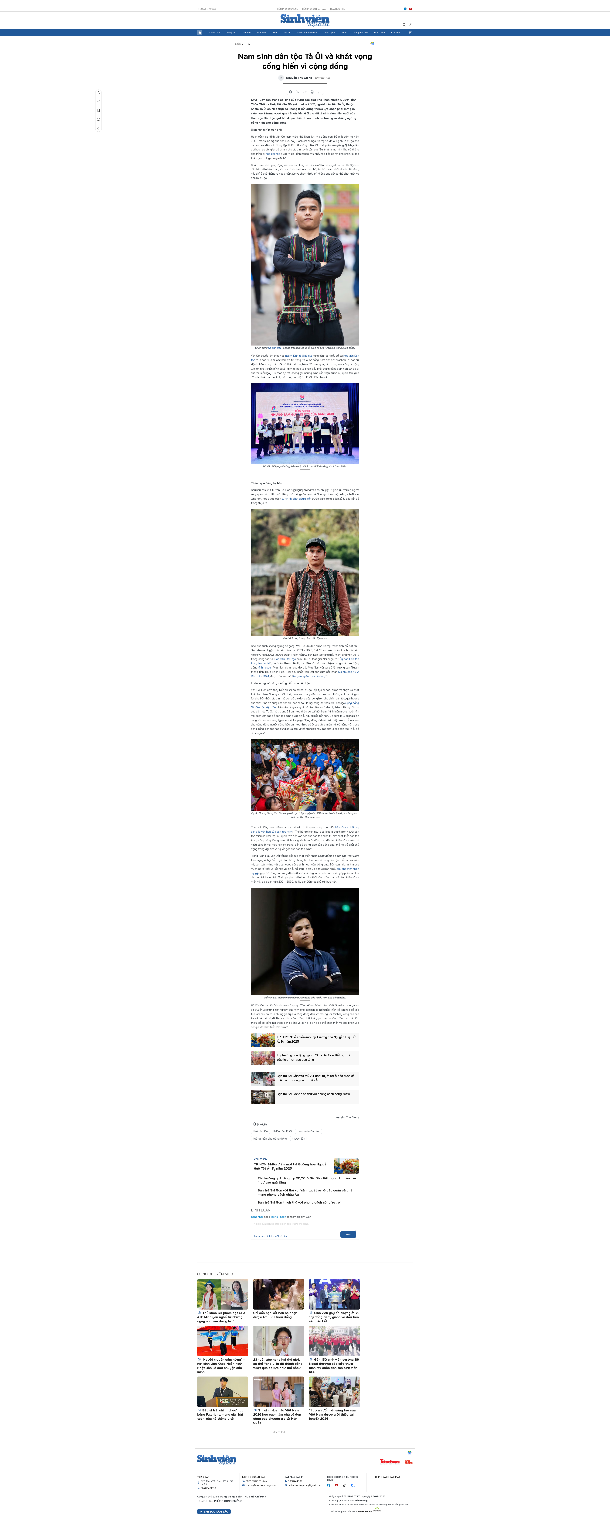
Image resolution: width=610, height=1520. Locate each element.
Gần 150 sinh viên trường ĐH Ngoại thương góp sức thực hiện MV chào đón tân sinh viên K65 (334, 1365)
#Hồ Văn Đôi (260, 1131)
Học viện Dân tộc (285, 659)
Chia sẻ (98, 102)
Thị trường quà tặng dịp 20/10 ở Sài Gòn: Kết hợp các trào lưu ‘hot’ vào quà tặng (314, 1057)
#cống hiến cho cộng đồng (269, 1138)
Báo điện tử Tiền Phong (305, 20)
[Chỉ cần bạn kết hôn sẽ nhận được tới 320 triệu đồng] (278, 1294)
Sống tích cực (360, 32)
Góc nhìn (261, 32)
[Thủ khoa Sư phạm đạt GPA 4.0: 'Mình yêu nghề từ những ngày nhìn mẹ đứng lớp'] (222, 1294)
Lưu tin (98, 110)
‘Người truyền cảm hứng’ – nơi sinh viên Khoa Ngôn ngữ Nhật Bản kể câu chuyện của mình (221, 1365)
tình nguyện (265, 667)
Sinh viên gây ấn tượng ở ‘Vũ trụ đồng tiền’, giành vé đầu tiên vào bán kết (334, 1317)
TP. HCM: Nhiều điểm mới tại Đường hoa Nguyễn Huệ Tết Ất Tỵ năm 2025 (316, 1039)
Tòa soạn (203, 1477)
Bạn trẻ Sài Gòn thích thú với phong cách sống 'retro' (313, 1094)
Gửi (348, 1234)
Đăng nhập (257, 1216)
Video (344, 32)
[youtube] (411, 8)
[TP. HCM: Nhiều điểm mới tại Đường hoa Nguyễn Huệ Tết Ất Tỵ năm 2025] (263, 1040)
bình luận (319, 92)
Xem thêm (410, 32)
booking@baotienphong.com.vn (261, 1485)
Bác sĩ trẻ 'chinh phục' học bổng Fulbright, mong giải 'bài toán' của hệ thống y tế (220, 1414)
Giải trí (286, 32)
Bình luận (98, 119)
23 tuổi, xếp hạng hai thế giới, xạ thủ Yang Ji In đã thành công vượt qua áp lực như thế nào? (277, 1363)
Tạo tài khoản (278, 1216)
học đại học (273, 153)
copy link (305, 92)
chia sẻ (290, 92)
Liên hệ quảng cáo (253, 1477)
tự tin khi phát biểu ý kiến (296, 498)
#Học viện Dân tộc (308, 1131)
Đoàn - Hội (214, 32)
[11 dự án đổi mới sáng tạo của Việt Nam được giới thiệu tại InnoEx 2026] (334, 1392)
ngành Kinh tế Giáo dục (298, 355)
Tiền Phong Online (287, 8)
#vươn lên (298, 1138)
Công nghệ (329, 32)
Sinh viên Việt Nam (216, 1460)
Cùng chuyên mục (215, 1274)
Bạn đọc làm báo (216, 1511)
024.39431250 (208, 1488)
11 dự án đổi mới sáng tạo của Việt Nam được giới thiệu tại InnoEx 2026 (332, 1414)
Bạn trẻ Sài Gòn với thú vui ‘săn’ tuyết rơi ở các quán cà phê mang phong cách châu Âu (316, 1078)
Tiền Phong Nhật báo (314, 8)
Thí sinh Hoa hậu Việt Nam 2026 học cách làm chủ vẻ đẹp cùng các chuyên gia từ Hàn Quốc (277, 1416)
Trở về (98, 128)
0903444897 (295, 1481)
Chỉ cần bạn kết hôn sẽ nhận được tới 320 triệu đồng (275, 1315)
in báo (312, 92)
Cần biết (395, 32)
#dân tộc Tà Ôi (282, 1131)
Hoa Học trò (337, 8)
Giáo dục (246, 32)
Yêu (275, 32)
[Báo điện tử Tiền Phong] (390, 1462)
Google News (372, 43)
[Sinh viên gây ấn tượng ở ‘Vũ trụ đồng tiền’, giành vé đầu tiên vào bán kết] (334, 1294)
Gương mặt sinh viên (306, 32)
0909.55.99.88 (253, 1481)
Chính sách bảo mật (387, 1477)
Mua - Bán (379, 32)
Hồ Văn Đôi (274, 347)
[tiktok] (346, 1485)
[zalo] (355, 1485)
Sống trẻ (231, 32)
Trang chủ (199, 32)
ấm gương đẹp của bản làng (309, 676)
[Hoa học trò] (409, 1462)
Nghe (98, 93)
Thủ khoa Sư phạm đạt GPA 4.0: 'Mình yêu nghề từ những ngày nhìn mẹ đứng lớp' (221, 1317)
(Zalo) (265, 1481)
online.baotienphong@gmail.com (304, 1485)
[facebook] (405, 8)
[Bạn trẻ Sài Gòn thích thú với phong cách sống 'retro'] (263, 1097)
